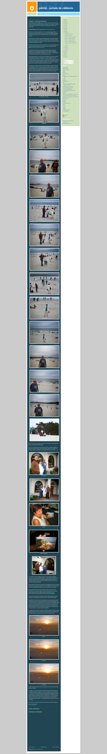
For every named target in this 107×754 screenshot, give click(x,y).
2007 (65, 52)
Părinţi (64, 116)
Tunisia (64, 107)
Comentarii (66, 63)
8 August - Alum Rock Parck (70, 39)
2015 (65, 23)
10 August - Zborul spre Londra (70, 36)
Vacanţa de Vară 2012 (66, 109)
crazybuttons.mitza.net (67, 123)
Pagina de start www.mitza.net (68, 120)
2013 (65, 26)
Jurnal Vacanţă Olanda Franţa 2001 (69, 90)
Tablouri (64, 105)
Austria (64, 72)
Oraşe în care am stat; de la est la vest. (70, 95)
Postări (65, 61)
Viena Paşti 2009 (66, 111)
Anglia (64, 71)
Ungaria (64, 108)
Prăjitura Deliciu (65, 98)
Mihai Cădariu (65, 114)
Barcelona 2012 (65, 73)
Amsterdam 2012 (66, 69)
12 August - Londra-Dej (69, 33)
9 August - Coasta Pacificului (70, 38)
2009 (65, 31)
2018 (65, 20)
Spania (64, 104)
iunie (66, 47)
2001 (65, 56)
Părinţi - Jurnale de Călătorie (56, 8)
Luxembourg (65, 91)
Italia (63, 82)
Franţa (64, 78)
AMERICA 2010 (65, 68)
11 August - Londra (68, 35)
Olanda (64, 92)
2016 (65, 22)
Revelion (64, 100)
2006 (65, 53)
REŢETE (64, 99)
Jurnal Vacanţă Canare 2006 (68, 87)
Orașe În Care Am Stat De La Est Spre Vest (70, 94)
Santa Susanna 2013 (66, 103)
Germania (64, 80)
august (66, 32)
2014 (65, 25)
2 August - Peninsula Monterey (37, 21)
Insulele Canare (65, 81)
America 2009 (33, 704)
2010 (65, 29)
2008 (65, 50)
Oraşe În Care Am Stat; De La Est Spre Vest (70, 96)
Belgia (64, 75)
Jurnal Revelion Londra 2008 (68, 86)
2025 (65, 19)
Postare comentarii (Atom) (38, 749)
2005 (65, 55)
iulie (65, 45)
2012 (65, 28)
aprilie (66, 48)
